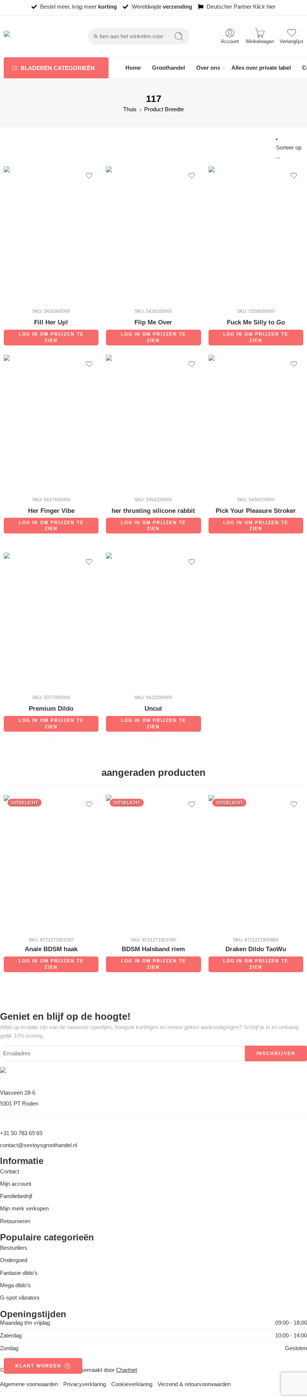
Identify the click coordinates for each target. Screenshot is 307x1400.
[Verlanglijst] (89, 175)
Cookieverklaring (131, 1384)
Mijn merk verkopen (24, 1209)
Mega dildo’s (15, 1285)
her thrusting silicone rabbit (153, 510)
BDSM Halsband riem (153, 949)
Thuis (130, 109)
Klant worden (38, 1366)
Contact (9, 1171)
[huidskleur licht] (157, 738)
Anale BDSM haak (51, 949)
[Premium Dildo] (51, 620)
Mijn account (15, 1184)
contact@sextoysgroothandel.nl (38, 1145)
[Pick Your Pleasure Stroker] (256, 422)
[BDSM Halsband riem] (153, 863)
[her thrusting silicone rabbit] (153, 422)
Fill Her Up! (51, 322)
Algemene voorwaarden (29, 1384)
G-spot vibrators (20, 1298)
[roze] (51, 738)
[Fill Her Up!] (51, 234)
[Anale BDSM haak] (51, 863)
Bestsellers (13, 1248)
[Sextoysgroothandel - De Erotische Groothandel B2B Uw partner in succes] (31, 36)
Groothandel (168, 68)
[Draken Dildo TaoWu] (256, 863)
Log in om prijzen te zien (51, 337)
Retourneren (15, 1221)
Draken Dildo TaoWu (255, 949)
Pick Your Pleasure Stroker (256, 510)
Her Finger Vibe (51, 510)
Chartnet (126, 1370)
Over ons (208, 68)
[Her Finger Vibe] (51, 422)
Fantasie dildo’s (19, 1273)
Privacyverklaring (84, 1384)
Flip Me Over (153, 322)
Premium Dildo (51, 708)
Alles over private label (261, 68)
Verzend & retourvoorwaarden (194, 1384)
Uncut (153, 708)
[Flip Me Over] (153, 234)
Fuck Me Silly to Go (256, 322)
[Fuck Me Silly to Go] (256, 234)
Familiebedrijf (16, 1196)
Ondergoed (13, 1260)
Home (133, 68)
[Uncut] (153, 620)
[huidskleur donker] (255, 539)
